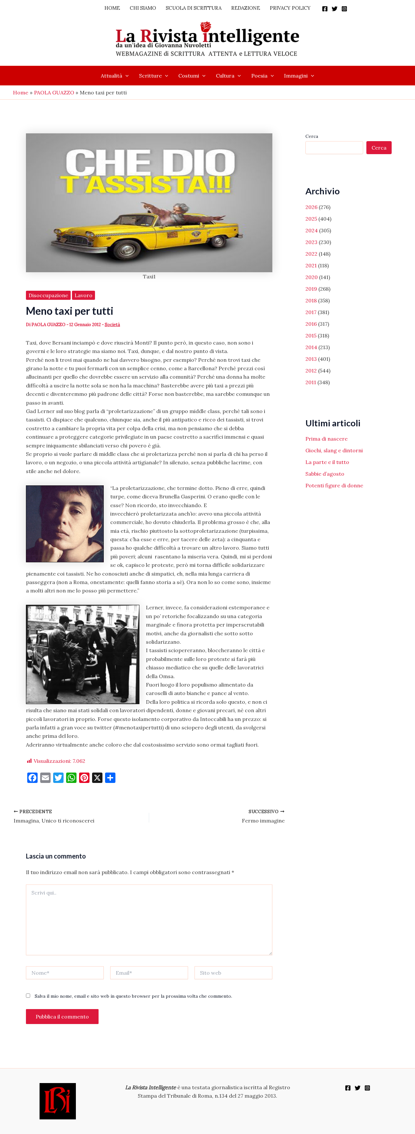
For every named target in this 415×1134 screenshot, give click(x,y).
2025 (311, 218)
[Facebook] (325, 9)
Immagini (296, 75)
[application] (125, 75)
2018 (311, 300)
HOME (112, 8)
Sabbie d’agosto (324, 473)
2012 (311, 370)
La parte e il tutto (327, 462)
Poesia (259, 75)
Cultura (225, 75)
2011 (310, 382)
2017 (310, 312)
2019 (311, 289)
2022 (311, 253)
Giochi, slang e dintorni (334, 450)
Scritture (150, 75)
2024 (311, 230)
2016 (311, 324)
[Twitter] (335, 9)
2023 (311, 242)
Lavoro (83, 295)
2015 (310, 335)
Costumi (188, 75)
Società (112, 324)
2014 (311, 347)
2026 (311, 207)
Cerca (311, 136)
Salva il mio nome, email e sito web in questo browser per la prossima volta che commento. (133, 996)
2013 (311, 359)
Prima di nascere (326, 438)
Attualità (111, 75)
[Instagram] (344, 9)
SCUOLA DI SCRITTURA (193, 8)
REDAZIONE (245, 8)
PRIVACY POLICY (290, 8)
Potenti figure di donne (334, 485)
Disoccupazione (48, 295)
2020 (311, 277)
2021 (311, 265)
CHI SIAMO (143, 8)
